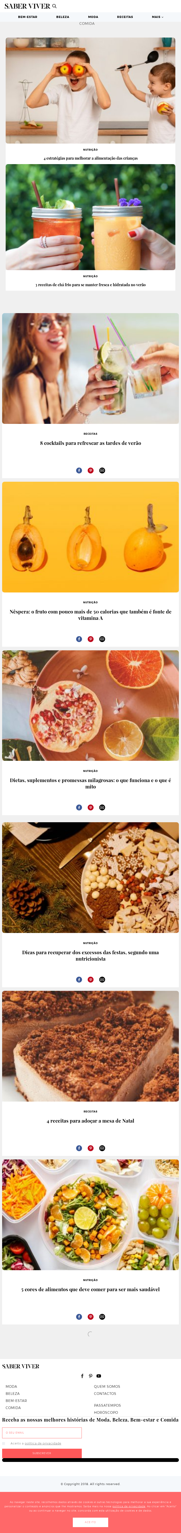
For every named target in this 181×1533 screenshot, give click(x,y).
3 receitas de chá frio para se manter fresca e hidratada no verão (90, 284)
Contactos (105, 1394)
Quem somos (107, 1386)
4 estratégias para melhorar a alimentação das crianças (91, 158)
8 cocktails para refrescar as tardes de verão (90, 443)
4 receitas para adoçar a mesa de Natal (90, 1120)
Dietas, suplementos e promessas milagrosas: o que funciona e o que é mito (90, 783)
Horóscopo (106, 1412)
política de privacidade (43, 1443)
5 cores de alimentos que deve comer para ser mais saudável (90, 1289)
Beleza (62, 17)
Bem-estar (27, 17)
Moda (93, 17)
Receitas (125, 17)
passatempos (107, 1405)
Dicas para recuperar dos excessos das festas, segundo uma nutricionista (90, 955)
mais (156, 17)
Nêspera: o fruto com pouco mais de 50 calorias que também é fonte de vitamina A (91, 614)
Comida (13, 1408)
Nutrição (90, 149)
